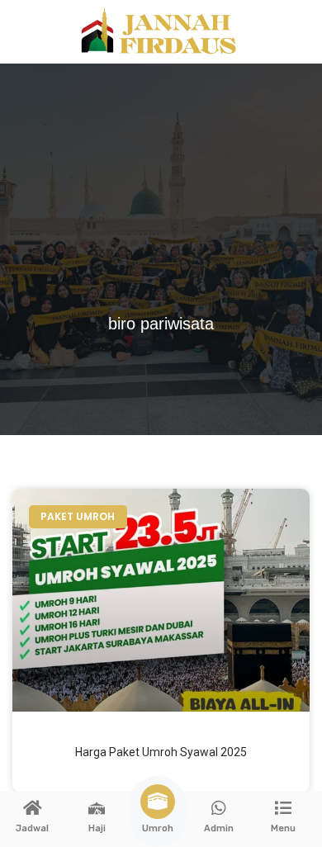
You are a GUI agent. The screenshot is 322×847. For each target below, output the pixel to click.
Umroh (157, 828)
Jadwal (32, 828)
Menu (283, 828)
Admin (219, 828)
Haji (97, 828)
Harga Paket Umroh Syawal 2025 (161, 752)
